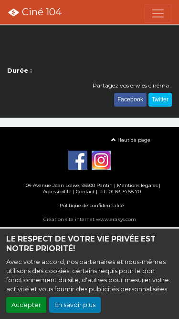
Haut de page (133, 140)
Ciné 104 (41, 12)
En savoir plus (74, 304)
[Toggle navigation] (158, 13)
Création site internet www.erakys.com (89, 219)
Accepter (26, 304)
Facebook (130, 99)
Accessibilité (57, 191)
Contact (85, 191)
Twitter (160, 99)
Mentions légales (137, 185)
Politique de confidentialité (92, 205)
